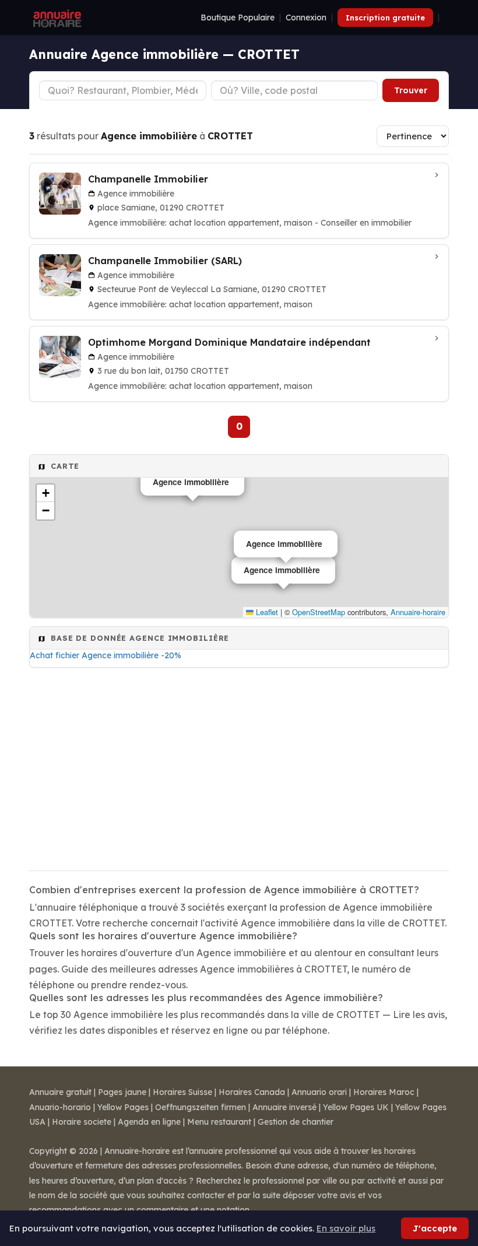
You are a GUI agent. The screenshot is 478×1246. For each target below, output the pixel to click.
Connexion (306, 17)
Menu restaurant (219, 1122)
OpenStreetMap (318, 611)
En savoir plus (346, 1228)
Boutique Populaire (238, 17)
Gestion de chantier (295, 1122)
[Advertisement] (239, 765)
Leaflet (266, 611)
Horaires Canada (252, 1092)
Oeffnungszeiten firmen (200, 1107)
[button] (45, 493)
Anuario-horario (60, 1107)
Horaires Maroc (383, 1092)
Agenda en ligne (149, 1122)
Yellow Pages (123, 1107)
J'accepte (435, 1228)
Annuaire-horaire (418, 611)
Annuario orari (319, 1092)
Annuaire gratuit (60, 1092)
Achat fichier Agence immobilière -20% (105, 655)
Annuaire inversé (284, 1107)
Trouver (410, 90)
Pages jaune (122, 1092)
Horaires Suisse (182, 1092)
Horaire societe (81, 1122)
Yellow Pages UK (356, 1107)
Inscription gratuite (385, 17)
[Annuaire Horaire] (56, 17)
